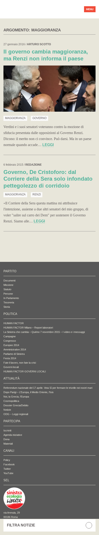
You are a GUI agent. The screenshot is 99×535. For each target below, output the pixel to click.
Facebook (9, 464)
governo (39, 118)
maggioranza (15, 118)
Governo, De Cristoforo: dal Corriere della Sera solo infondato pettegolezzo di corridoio (48, 179)
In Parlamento (11, 298)
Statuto (7, 289)
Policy (6, 460)
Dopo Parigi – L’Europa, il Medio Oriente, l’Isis (28, 392)
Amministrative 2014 (14, 349)
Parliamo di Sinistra (14, 354)
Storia (6, 306)
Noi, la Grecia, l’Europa (16, 396)
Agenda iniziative (12, 434)
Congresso (9, 340)
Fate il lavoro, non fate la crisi (19, 362)
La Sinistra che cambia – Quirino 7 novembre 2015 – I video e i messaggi (44, 332)
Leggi (48, 145)
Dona (6, 439)
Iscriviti (7, 430)
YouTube (8, 473)
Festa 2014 (9, 358)
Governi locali (11, 367)
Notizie (7, 409)
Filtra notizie (21, 525)
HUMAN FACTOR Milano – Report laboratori (28, 327)
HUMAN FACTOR (13, 323)
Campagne (9, 336)
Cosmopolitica (11, 401)
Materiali (8, 443)
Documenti (9, 280)
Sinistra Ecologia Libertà (40, 9)
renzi (36, 194)
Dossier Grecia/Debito (15, 405)
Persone (8, 293)
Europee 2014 (11, 345)
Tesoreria (8, 302)
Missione (8, 285)
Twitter (7, 468)
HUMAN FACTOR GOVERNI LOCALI (24, 371)
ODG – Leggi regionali (15, 414)
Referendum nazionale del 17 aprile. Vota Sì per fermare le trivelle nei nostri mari (47, 387)
